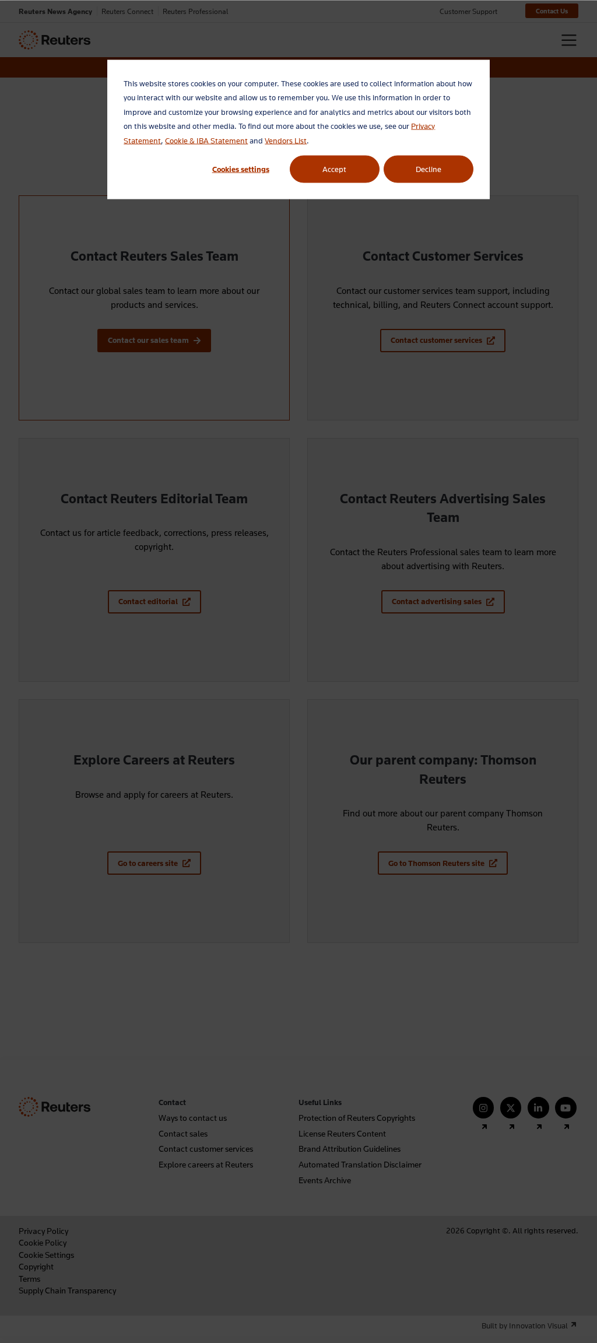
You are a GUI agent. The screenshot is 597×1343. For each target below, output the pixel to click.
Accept (334, 169)
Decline (428, 169)
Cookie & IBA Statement (206, 140)
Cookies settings (240, 169)
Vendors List (286, 140)
